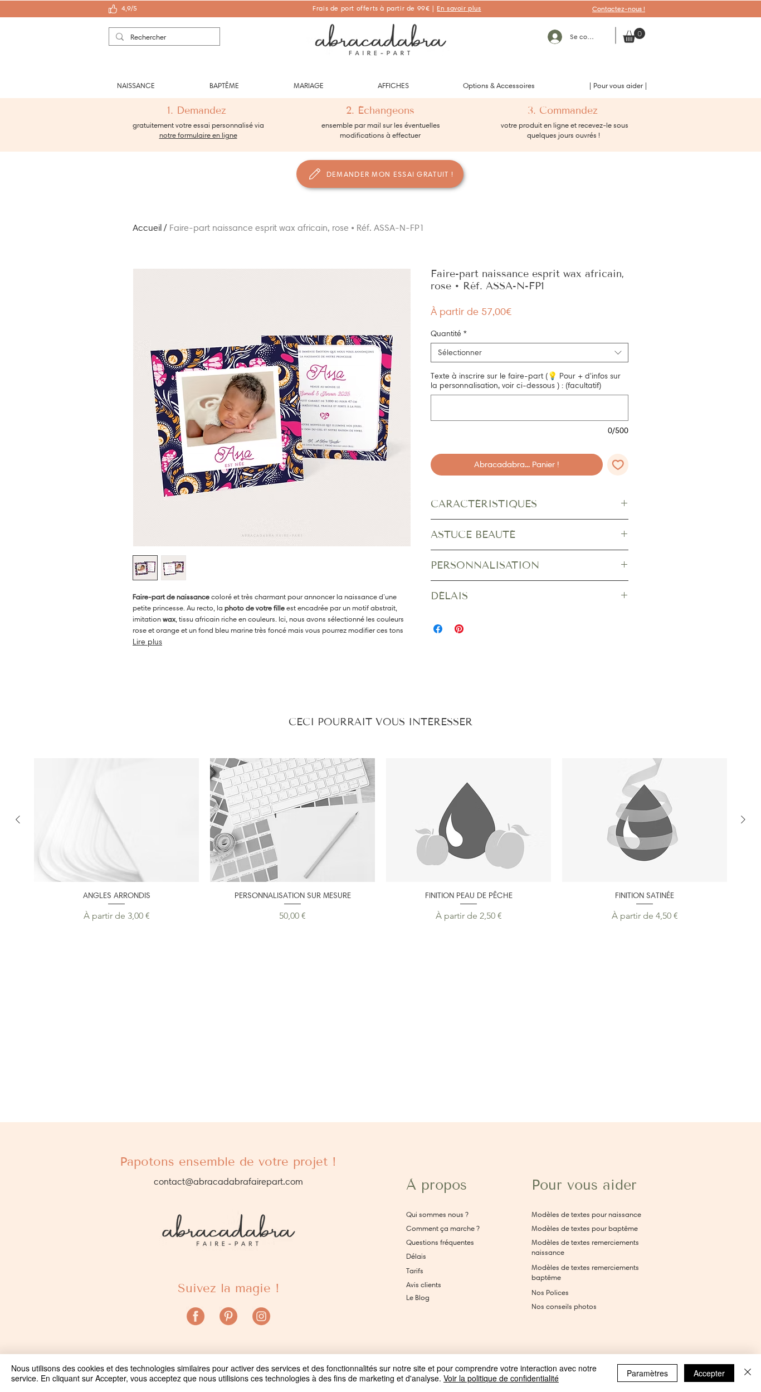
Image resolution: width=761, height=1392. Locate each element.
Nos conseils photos (564, 1306)
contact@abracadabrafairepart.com (228, 1181)
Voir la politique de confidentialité (501, 1378)
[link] (634, 35)
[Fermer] (747, 1373)
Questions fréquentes (440, 1242)
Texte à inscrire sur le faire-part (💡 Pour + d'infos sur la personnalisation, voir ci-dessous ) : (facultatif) (526, 380)
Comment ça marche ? (443, 1228)
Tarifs (414, 1271)
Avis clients (423, 1285)
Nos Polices (550, 1292)
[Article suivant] (743, 819)
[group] (380, 840)
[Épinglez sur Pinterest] (459, 629)
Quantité (449, 333)
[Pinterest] (228, 1316)
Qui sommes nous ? (437, 1214)
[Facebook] (195, 1316)
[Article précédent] (18, 819)
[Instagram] (261, 1316)
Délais (416, 1256)
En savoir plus (459, 8)
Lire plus (147, 642)
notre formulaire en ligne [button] (198, 135)
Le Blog (418, 1297)
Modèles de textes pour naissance (586, 1214)
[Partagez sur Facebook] (438, 629)
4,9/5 (129, 8)
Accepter (709, 1373)
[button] (136, 85)
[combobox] (529, 352)
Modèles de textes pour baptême (584, 1228)
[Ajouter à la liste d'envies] (618, 465)
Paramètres (647, 1373)
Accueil (147, 227)
